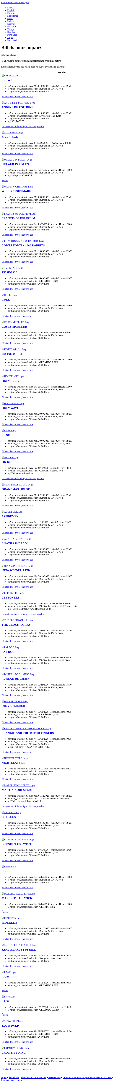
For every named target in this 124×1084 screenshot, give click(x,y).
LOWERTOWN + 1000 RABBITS (23, 245)
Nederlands (12, 15)
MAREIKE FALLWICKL (18, 898)
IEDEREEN (9, 922)
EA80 (5, 976)
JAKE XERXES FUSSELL (19, 949)
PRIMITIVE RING (14, 1052)
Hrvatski (11, 32)
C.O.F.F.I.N (9, 817)
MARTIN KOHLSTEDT (17, 789)
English (11, 10)
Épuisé (5, 180)
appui (4, 1077)
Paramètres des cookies (12, 1080)
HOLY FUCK (10, 380)
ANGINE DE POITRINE (17, 107)
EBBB (6, 871)
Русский (11, 26)
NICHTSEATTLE (13, 762)
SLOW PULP (10, 1025)
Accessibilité (54, 1077)
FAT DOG (8, 651)
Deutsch (11, 7)
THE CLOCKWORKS (16, 624)
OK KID (7, 462)
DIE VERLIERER (13, 705)
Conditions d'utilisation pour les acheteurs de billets (87, 1077)
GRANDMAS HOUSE (16, 489)
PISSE (6, 435)
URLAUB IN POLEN (15, 164)
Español (11, 24)
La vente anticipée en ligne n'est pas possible (23, 126)
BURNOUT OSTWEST (16, 844)
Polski (10, 18)
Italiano (10, 21)
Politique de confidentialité (33, 1077)
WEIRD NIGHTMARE (16, 191)
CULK (6, 299)
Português (12, 34)
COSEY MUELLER (14, 326)
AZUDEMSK (10, 516)
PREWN (7, 80)
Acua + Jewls (10, 137)
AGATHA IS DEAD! (15, 543)
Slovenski (12, 40)
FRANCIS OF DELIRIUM (18, 218)
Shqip (10, 37)
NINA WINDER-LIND (16, 570)
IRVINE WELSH (12, 353)
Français (11, 13)
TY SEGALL (10, 272)
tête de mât (14, 1077)
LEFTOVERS (11, 597)
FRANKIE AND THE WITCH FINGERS (28, 733)
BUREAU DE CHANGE (17, 678)
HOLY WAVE (10, 408)
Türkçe (10, 29)
